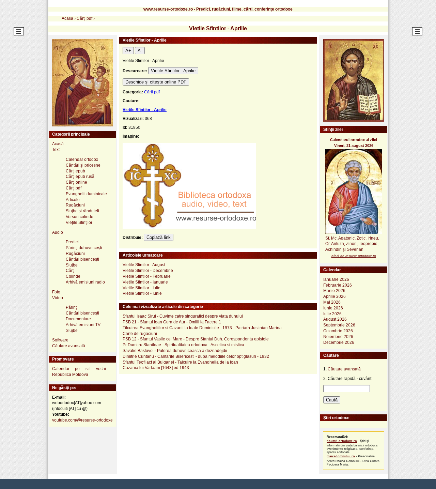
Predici (72, 242)
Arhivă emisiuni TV (83, 324)
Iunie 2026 (333, 308)
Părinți (72, 307)
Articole (73, 199)
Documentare (78, 319)
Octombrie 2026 (338, 330)
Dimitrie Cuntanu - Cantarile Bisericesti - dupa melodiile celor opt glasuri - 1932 (196, 356)
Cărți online (76, 182)
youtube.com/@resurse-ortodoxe (82, 420)
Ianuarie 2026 (336, 279)
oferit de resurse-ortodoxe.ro (353, 256)
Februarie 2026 (337, 285)
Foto (56, 292)
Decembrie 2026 (338, 342)
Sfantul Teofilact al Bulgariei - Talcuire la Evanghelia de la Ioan (180, 362)
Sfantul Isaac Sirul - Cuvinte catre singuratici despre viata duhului (183, 316)
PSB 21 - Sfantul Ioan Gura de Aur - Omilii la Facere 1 (172, 322)
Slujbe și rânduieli (82, 211)
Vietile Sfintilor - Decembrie (148, 270)
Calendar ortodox (82, 159)
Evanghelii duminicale (86, 194)
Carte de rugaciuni (140, 333)
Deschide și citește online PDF (155, 82)
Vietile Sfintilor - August (144, 264)
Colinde (73, 276)
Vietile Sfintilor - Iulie (141, 288)
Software (60, 340)
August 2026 (335, 319)
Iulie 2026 (332, 313)
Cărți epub (75, 171)
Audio (57, 232)
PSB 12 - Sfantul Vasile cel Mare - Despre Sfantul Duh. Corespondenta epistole (196, 339)
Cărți (70, 270)
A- (140, 50)
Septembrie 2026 (339, 325)
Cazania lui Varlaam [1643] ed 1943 (156, 367)
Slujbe (72, 265)
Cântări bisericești (82, 259)
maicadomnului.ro (341, 456)
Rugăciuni (75, 205)
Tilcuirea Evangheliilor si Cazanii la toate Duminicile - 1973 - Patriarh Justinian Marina (202, 327)
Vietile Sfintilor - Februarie (147, 276)
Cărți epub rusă (80, 176)
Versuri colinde (79, 216)
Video (57, 297)
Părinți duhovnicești (84, 247)
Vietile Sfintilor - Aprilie (173, 70)
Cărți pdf (152, 92)
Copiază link (158, 237)
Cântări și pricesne (83, 165)
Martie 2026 (334, 290)
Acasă (58, 143)
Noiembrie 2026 (338, 336)
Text (56, 149)
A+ (128, 50)
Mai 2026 (332, 302)
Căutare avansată (68, 345)
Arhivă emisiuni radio (85, 282)
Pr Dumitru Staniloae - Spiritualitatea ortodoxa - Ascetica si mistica (183, 344)
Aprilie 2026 (334, 296)
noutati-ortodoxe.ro (342, 441)
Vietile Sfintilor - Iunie (142, 293)
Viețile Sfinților (79, 222)
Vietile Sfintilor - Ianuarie (145, 282)
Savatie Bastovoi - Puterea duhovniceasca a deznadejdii (175, 350)
